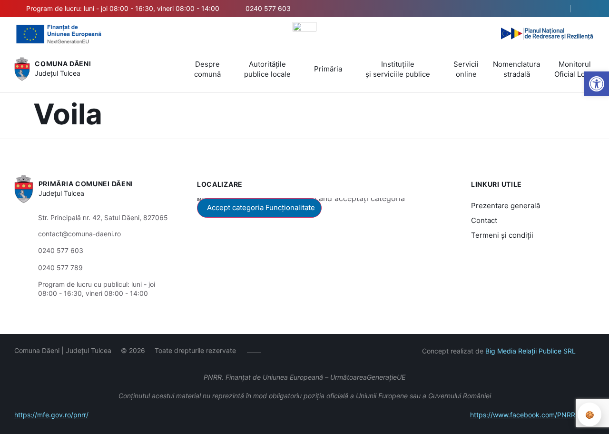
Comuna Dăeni (63, 64)
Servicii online (466, 69)
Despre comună (207, 69)
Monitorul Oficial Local (574, 69)
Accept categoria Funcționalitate (261, 207)
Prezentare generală (505, 205)
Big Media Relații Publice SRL (530, 351)
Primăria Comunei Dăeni (86, 184)
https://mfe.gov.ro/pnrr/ (51, 415)
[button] (555, 9)
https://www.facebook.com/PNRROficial (532, 415)
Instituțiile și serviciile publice (397, 69)
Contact (484, 220)
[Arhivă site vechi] (589, 8)
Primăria (328, 68)
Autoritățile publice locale (267, 69)
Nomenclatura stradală (516, 69)
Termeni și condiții (502, 235)
